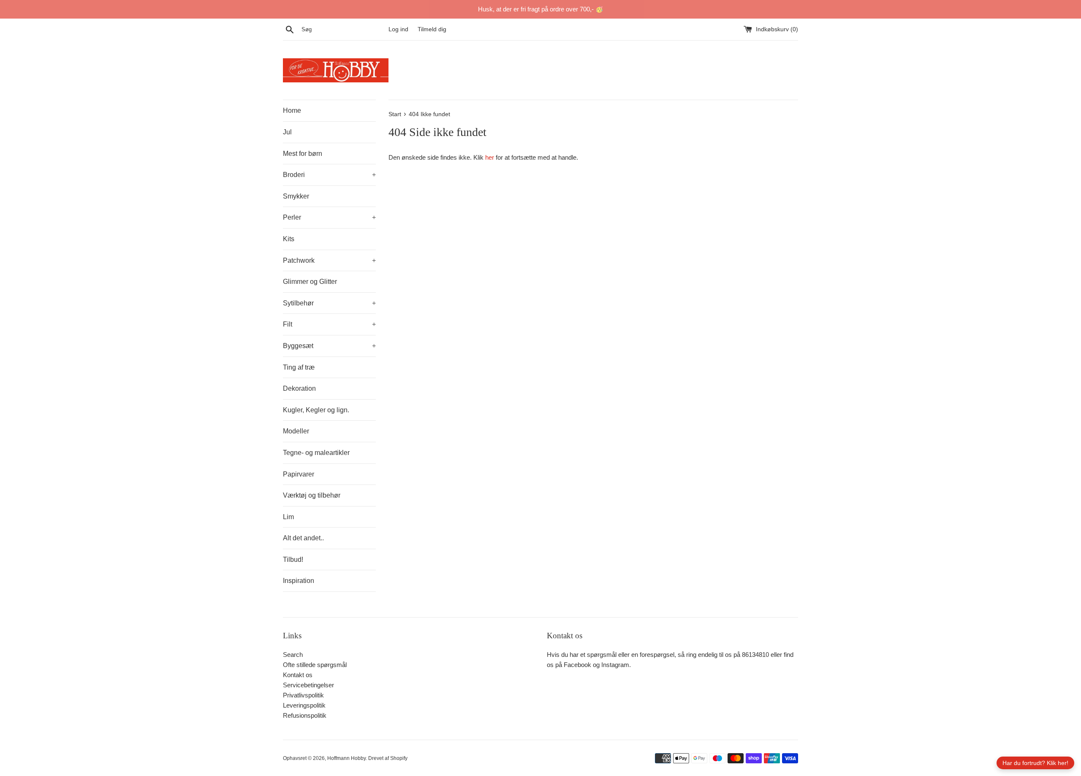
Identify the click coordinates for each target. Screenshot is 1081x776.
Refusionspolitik (304, 715)
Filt (329, 324)
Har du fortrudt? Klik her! (1035, 763)
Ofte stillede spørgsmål (315, 664)
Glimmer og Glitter (310, 281)
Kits (288, 238)
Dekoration (299, 388)
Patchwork (329, 260)
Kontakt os (297, 674)
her (489, 157)
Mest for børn (302, 153)
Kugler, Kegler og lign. (316, 410)
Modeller (296, 431)
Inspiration (298, 580)
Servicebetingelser (308, 685)
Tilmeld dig (432, 29)
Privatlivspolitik (303, 695)
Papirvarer (298, 474)
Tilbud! (293, 559)
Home (292, 110)
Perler (329, 217)
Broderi (329, 174)
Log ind (398, 29)
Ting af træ (299, 367)
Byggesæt (329, 345)
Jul (287, 132)
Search (293, 654)
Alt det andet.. (303, 538)
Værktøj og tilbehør (311, 495)
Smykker (296, 196)
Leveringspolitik (304, 705)
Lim (288, 516)
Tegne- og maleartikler (316, 452)
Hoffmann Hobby (346, 758)
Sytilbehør (329, 303)
